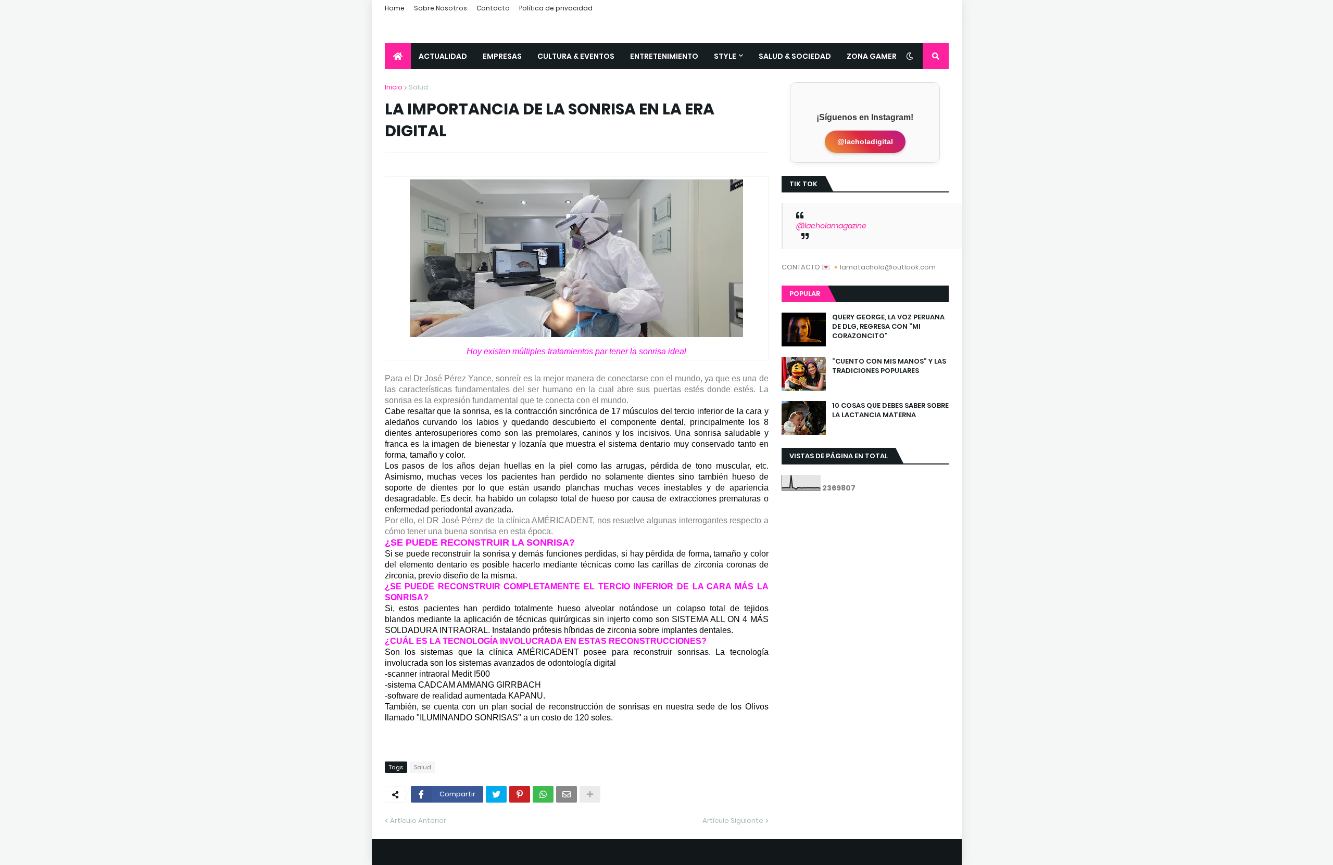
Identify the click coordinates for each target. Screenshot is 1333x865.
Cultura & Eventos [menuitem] (575, 56)
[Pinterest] (519, 794)
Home (395, 8)
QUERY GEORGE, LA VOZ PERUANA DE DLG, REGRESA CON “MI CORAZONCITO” (888, 327)
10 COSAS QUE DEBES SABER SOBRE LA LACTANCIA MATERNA (890, 410)
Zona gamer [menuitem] (872, 56)
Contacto (493, 8)
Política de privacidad (556, 8)
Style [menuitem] (725, 56)
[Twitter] (496, 794)
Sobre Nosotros (440, 8)
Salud (418, 87)
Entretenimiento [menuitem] (664, 56)
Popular (804, 294)
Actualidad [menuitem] (443, 56)
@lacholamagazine (831, 226)
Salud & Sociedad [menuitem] (795, 56)
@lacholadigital (865, 141)
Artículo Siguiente (732, 820)
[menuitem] (398, 56)
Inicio (394, 87)
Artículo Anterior (418, 820)
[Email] (566, 794)
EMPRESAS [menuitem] (502, 56)
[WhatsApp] (543, 794)
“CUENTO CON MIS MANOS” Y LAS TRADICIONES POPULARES (889, 366)
